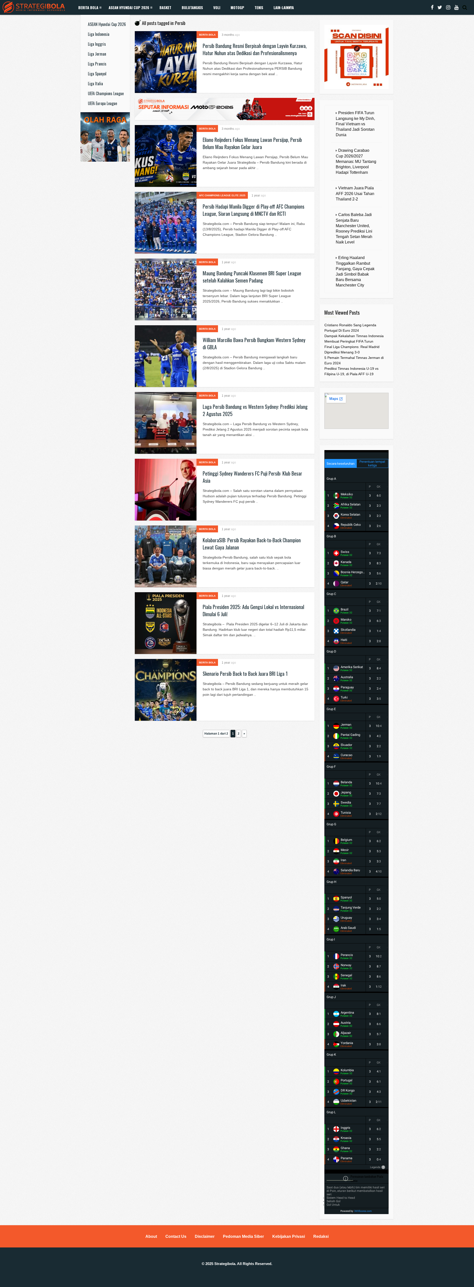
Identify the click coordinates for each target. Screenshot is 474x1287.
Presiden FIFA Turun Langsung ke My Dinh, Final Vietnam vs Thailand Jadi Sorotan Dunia (355, 124)
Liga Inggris (97, 44)
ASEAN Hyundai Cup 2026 (129, 7)
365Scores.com (363, 1211)
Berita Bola (88, 7)
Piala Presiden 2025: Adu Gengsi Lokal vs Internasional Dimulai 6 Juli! (253, 610)
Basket (165, 7)
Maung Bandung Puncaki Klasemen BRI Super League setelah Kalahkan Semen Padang (252, 276)
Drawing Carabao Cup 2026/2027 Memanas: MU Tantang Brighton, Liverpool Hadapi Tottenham (356, 161)
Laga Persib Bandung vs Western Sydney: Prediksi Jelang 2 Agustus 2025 (255, 410)
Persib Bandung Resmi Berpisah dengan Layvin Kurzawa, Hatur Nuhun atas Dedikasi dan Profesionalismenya (255, 49)
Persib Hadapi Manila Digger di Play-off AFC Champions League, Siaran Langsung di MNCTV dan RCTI (253, 210)
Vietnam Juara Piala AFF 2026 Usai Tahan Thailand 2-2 (355, 193)
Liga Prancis (97, 64)
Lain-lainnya (284, 7)
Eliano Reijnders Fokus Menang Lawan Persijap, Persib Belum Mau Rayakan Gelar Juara (252, 143)
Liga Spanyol (97, 74)
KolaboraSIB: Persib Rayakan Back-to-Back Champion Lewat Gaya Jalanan (252, 543)
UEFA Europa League (102, 103)
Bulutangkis (192, 7)
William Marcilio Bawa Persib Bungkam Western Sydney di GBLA (254, 343)
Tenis (259, 7)
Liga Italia (95, 84)
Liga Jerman (97, 54)
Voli (216, 7)
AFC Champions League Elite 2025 (222, 195)
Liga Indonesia (98, 34)
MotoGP (237, 7)
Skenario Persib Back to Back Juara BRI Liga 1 (245, 673)
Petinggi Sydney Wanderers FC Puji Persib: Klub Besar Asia (252, 477)
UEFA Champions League (106, 93)
